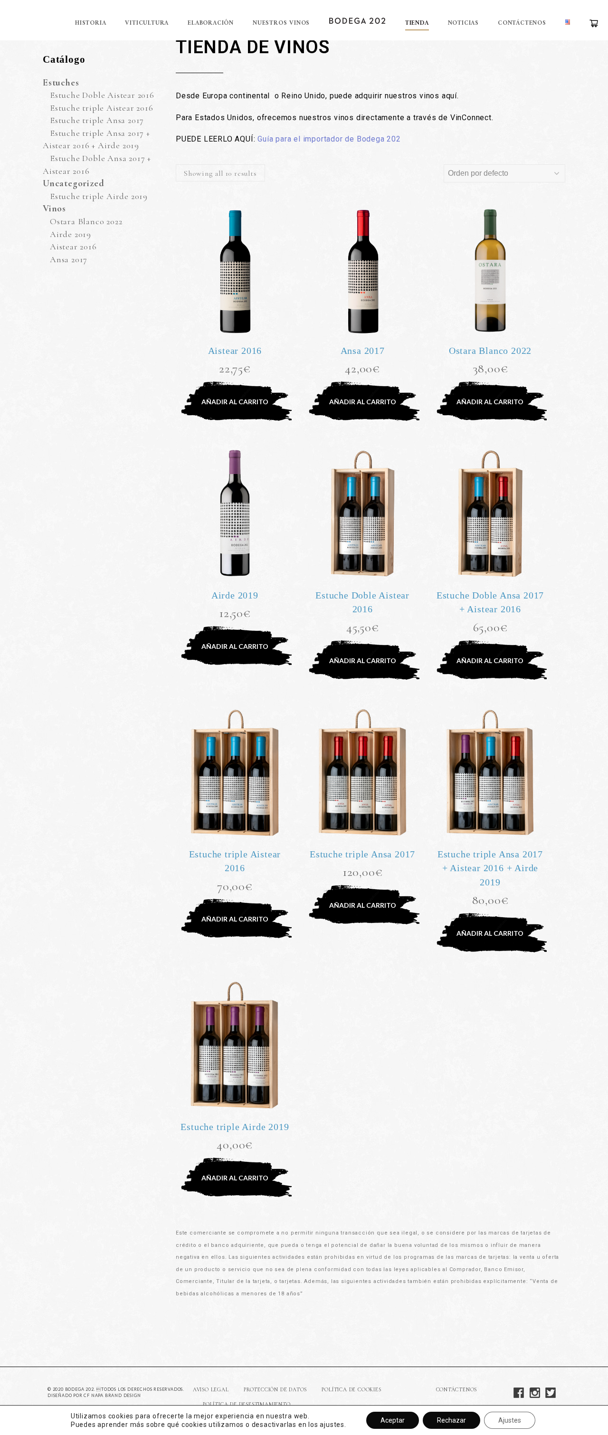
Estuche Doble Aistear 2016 (102, 95)
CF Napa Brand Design (112, 1395)
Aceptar (392, 1420)
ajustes (332, 1424)
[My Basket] (594, 23)
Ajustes (509, 1420)
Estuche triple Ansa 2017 (97, 120)
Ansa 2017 (68, 259)
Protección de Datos (275, 1390)
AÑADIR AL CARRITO (234, 402)
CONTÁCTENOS (456, 1390)
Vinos (54, 208)
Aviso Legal (211, 1390)
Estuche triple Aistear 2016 (101, 108)
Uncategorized (73, 183)
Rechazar (451, 1420)
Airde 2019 (70, 234)
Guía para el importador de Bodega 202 (329, 138)
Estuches (61, 82)
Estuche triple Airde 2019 (99, 196)
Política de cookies (351, 1390)
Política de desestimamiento (247, 1404)
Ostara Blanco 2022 (86, 221)
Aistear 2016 (73, 246)
